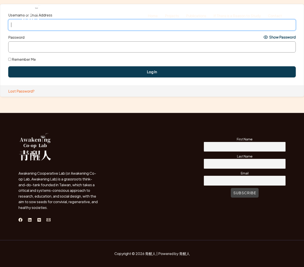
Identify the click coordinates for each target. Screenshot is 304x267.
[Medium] (39, 220)
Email (245, 173)
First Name (245, 139)
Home (153, 15)
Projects (172, 15)
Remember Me (23, 59)
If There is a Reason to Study (237, 15)
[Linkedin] (30, 220)
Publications (196, 15)
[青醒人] (30, 15)
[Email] (49, 220)
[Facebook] (20, 220)
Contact (275, 15)
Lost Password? (21, 91)
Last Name (245, 156)
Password (16, 37)
